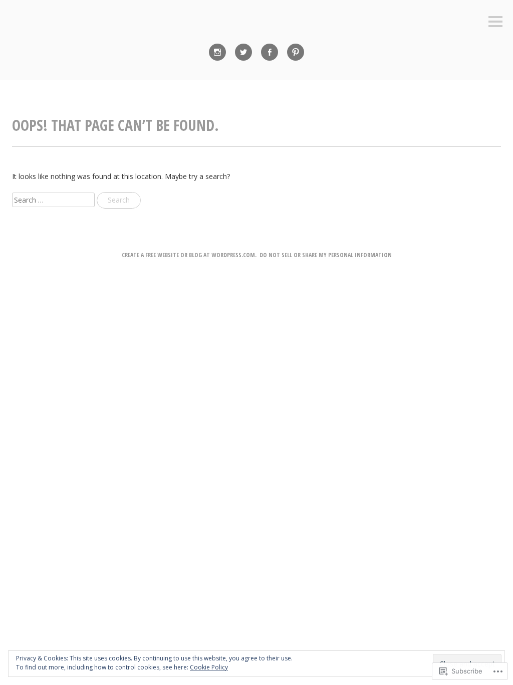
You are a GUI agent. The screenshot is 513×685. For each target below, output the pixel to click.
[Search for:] (54, 200)
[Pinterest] (296, 52)
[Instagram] (217, 52)
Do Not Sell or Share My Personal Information (326, 255)
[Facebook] (270, 52)
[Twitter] (243, 52)
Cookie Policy (209, 667)
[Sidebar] (495, 22)
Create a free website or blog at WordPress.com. (189, 255)
